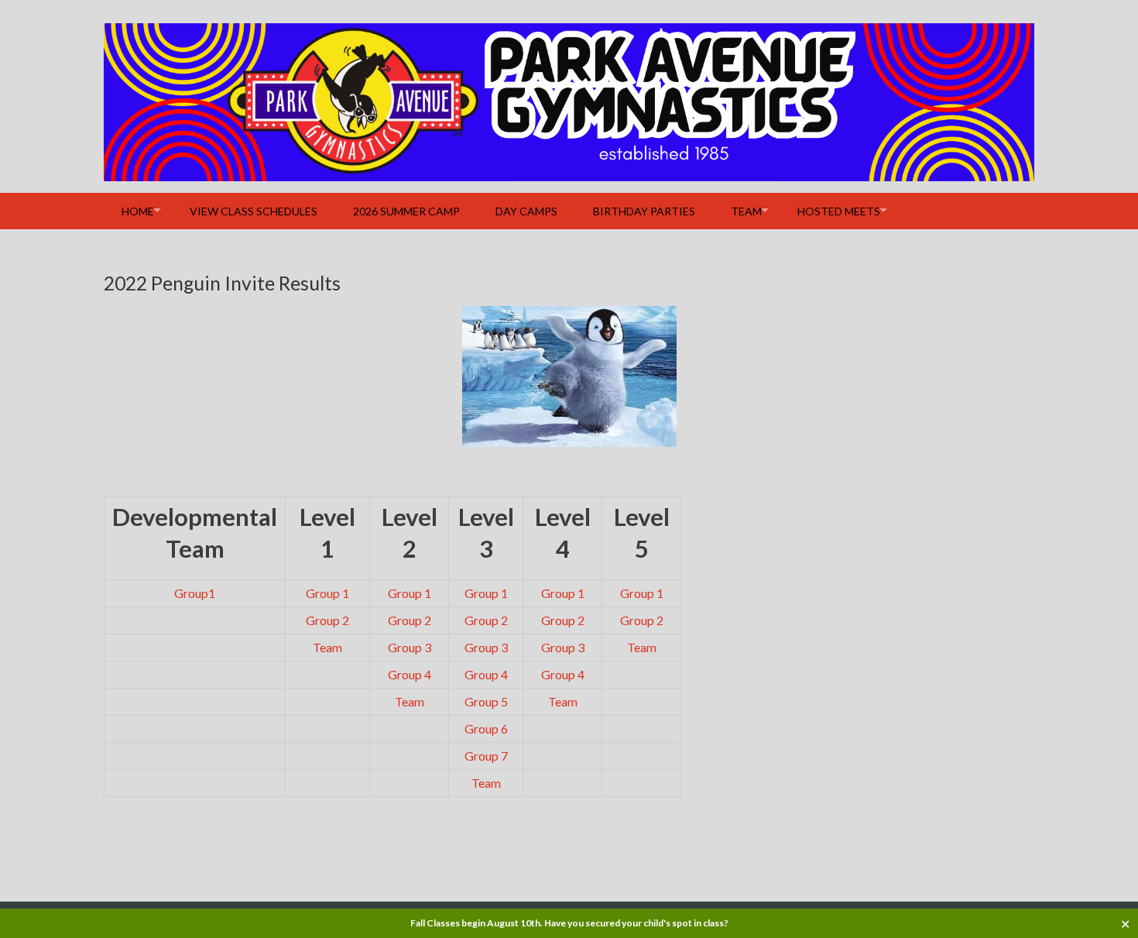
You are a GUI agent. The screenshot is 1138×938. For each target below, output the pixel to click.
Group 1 (327, 593)
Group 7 (486, 755)
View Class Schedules (253, 211)
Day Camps (526, 211)
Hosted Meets (838, 211)
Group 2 (327, 620)
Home (138, 211)
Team (746, 211)
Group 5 (486, 701)
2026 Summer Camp (406, 211)
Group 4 (409, 674)
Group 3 (409, 647)
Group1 (194, 593)
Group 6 (486, 728)
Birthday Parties (644, 211)
